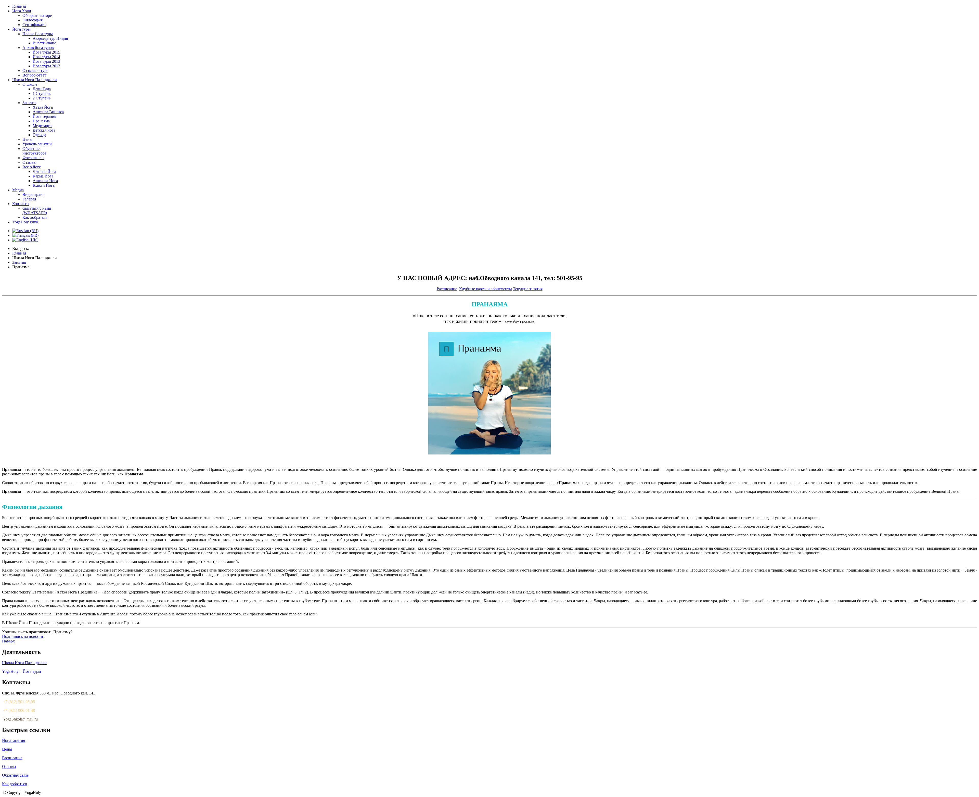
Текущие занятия (528, 289)
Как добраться (14, 784)
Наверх (8, 641)
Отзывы (9, 766)
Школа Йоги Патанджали (24, 663)
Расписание (447, 289)
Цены (7, 749)
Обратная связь (15, 775)
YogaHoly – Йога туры (21, 671)
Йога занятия (13, 740)
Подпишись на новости (22, 636)
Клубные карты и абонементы (485, 289)
